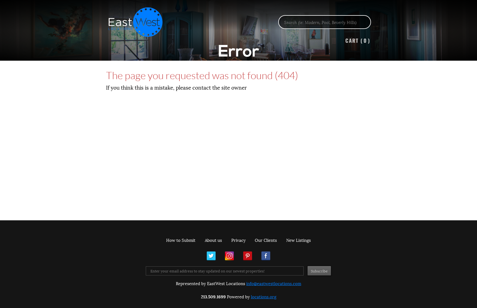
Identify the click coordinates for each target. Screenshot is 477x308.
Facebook (265, 255)
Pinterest (247, 255)
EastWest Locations (139, 22)
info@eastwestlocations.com (273, 283)
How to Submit (180, 240)
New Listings (298, 240)
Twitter (211, 255)
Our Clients (266, 240)
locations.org (263, 296)
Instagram (229, 255)
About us (213, 240)
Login (470, 18)
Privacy (238, 240)
